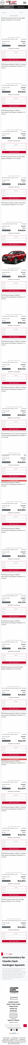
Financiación (13, 1006)
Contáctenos (6, 1038)
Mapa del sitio (14, 1039)
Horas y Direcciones (13, 1004)
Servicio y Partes (13, 1020)
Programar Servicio (13, 1022)
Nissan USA (13, 1008)
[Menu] (24, 3)
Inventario (13, 1011)
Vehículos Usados (13, 1014)
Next (10, 954)
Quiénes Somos (13, 1002)
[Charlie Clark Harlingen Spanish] (8, 2)
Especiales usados (13, 1017)
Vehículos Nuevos (13, 1013)
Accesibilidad (15, 1038)
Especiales (13, 1018)
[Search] (25, 1025)
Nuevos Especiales (13, 1015)
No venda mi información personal (13, 1040)
